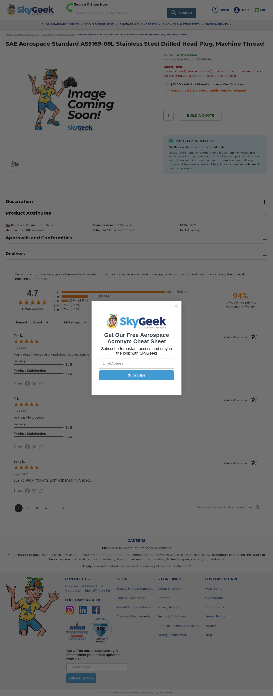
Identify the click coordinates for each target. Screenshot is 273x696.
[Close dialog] (176, 306)
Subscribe (136, 375)
